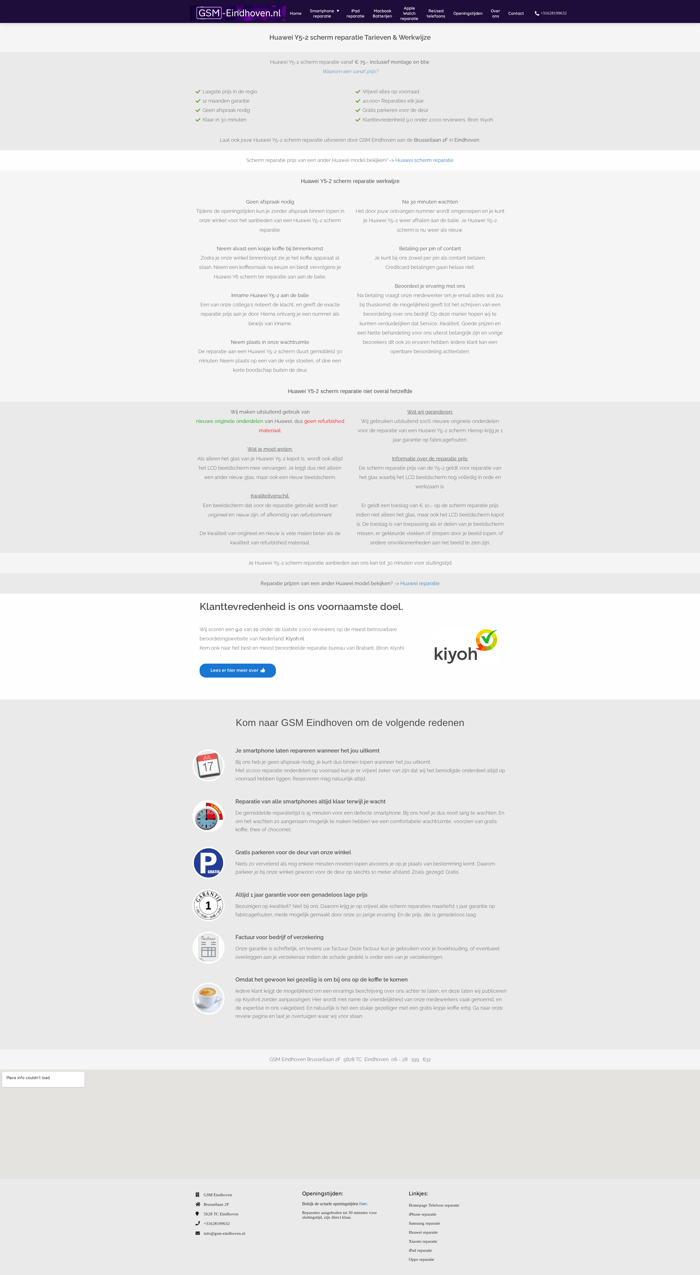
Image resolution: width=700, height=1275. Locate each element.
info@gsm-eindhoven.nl (224, 1233)
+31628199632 (217, 1223)
